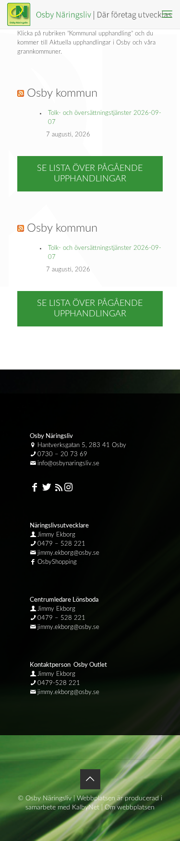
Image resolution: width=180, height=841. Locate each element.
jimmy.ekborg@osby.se (68, 553)
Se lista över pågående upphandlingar (90, 173)
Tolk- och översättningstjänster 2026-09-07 (104, 117)
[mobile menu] (167, 14)
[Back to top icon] (90, 779)
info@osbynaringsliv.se (68, 463)
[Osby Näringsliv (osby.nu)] (93, 14)
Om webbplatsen (130, 807)
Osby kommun (62, 93)
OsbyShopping (57, 562)
